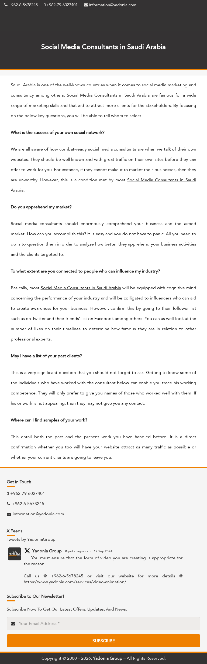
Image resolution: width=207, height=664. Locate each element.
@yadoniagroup (76, 551)
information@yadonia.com (112, 5)
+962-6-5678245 (23, 5)
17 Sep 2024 (103, 551)
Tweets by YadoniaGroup (31, 539)
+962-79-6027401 (61, 5)
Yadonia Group (47, 551)
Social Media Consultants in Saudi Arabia (108, 95)
